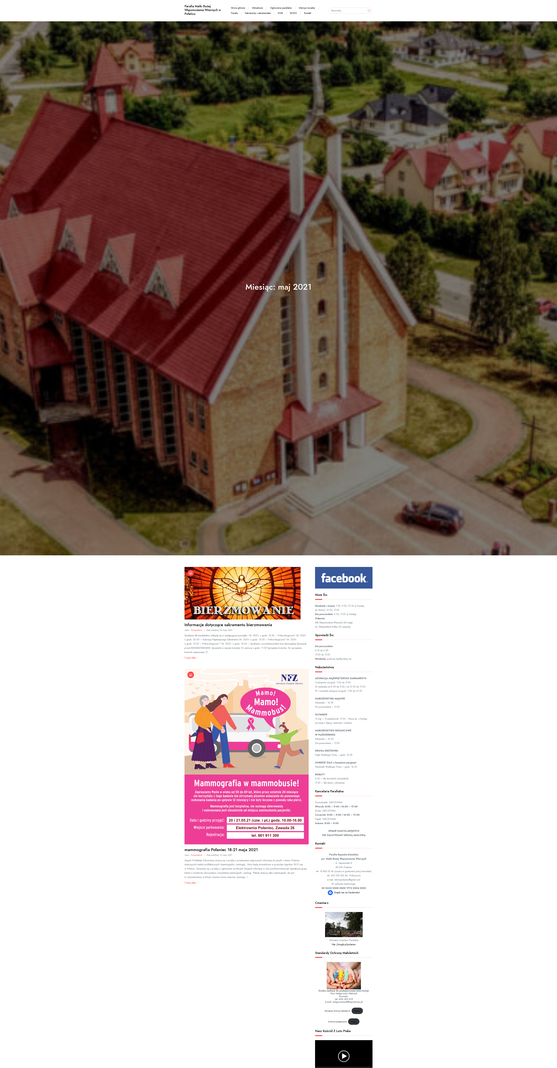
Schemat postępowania (337, 1021)
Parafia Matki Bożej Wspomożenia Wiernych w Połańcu (203, 10)
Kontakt (307, 13)
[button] (344, 1056)
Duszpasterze (196, 630)
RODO (293, 13)
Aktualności (257, 8)
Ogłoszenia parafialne (281, 8)
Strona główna (238, 8)
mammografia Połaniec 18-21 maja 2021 (221, 850)
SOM (280, 13)
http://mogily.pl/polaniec (344, 944)
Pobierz (357, 1011)
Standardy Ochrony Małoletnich (337, 1011)
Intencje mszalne (307, 8)
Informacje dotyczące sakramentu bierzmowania (228, 625)
